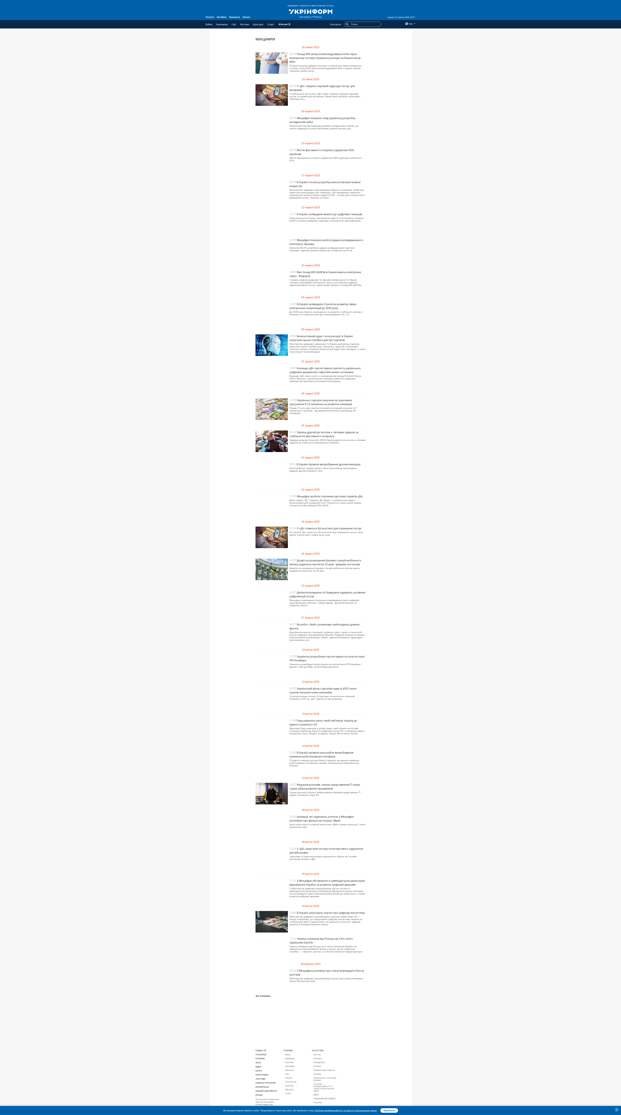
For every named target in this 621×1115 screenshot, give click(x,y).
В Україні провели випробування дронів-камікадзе (328, 464)
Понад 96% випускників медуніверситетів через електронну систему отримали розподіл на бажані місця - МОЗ (325, 58)
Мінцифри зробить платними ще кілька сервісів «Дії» (330, 496)
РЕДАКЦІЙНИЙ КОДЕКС (325, 1099)
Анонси (246, 17)
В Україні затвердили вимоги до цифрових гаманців (329, 214)
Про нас (317, 1055)
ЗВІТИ (316, 1095)
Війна (209, 24)
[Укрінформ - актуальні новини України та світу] (310, 11)
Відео (258, 1067)
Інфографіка (262, 1075)
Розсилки (318, 1102)
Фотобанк (221, 17)
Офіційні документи (266, 1091)
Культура (258, 24)
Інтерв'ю (260, 1059)
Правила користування (324, 1070)
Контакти (335, 24)
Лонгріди (260, 1079)
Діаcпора (289, 1089)
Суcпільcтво (290, 1082)
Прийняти (389, 1110)
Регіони (244, 24)
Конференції (262, 1087)
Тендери (317, 1074)
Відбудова (290, 1058)
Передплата (319, 1062)
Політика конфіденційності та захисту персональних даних (324, 1087)
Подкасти (261, 1050)
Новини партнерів (265, 1083)
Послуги (210, 17)
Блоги (259, 1071)
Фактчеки (289, 1070)
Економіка (222, 24)
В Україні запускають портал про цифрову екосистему (331, 913)
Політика (289, 1062)
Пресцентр (234, 17)
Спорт (270, 24)
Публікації (261, 1055)
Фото (258, 1063)
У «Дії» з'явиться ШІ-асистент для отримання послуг (329, 528)
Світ (234, 24)
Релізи (259, 1095)
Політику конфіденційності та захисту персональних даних (346, 1110)
